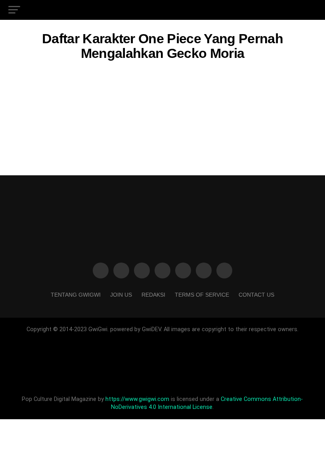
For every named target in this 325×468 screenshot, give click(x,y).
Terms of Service (202, 295)
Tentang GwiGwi (76, 295)
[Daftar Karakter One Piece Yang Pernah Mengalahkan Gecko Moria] (162, 130)
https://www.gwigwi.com (137, 399)
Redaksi (153, 295)
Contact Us (256, 295)
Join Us (121, 295)
